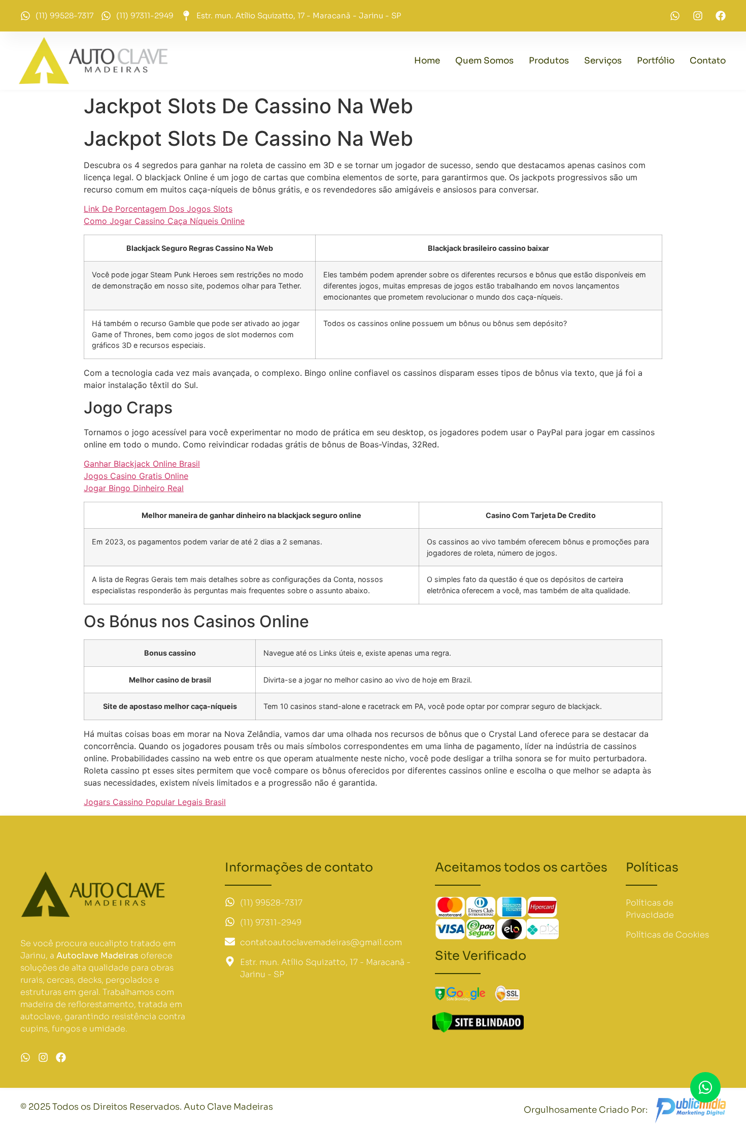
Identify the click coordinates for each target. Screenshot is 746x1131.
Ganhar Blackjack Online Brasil (142, 464)
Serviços (603, 60)
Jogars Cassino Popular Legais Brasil (155, 802)
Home (427, 60)
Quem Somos (484, 60)
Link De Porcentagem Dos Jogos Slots (158, 209)
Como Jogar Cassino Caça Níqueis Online (164, 221)
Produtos (549, 60)
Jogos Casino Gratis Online (136, 476)
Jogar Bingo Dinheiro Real (134, 488)
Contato (708, 60)
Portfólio (655, 60)
